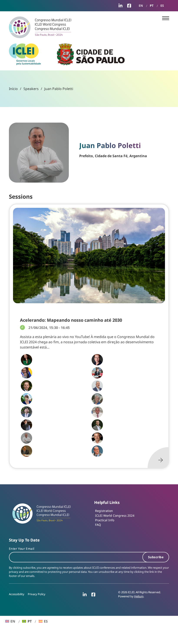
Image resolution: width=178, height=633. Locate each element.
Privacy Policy (36, 594)
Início (13, 88)
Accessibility (16, 594)
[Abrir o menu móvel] (165, 18)
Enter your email (21, 548)
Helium (138, 596)
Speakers (31, 88)
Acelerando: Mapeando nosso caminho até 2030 (71, 320)
